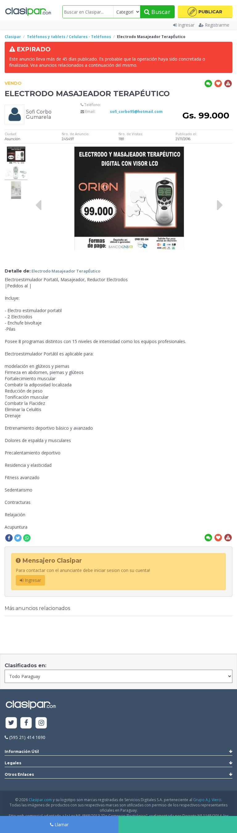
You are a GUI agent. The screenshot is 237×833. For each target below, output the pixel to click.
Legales (13, 763)
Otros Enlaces (19, 774)
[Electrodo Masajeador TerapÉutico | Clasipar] (16, 149)
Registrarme (217, 25)
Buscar (160, 12)
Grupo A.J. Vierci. (207, 799)
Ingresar (186, 25)
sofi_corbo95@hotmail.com (136, 111)
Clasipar (13, 36)
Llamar (61, 824)
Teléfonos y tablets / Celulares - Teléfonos (69, 36)
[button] (205, 12)
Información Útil (22, 751)
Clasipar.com (40, 799)
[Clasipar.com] (28, 11)
